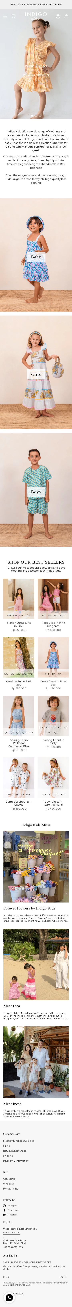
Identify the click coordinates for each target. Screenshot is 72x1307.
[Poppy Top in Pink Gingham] (53, 599)
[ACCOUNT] (58, 16)
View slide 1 (32, 116)
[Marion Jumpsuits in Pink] (18, 599)
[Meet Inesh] (36, 1062)
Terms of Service (16, 1284)
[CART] (66, 16)
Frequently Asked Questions (18, 1140)
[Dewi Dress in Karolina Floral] (53, 777)
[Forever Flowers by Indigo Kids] (36, 867)
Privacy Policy (10, 1188)
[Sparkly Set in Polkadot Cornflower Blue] (18, 716)
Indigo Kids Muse (36, 825)
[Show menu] (5, 16)
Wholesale (9, 1183)
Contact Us (9, 1178)
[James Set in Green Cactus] (18, 777)
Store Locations (11, 1232)
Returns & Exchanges (14, 1150)
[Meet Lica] (36, 964)
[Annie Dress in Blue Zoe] (53, 657)
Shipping (8, 1155)
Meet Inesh (12, 1104)
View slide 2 (36, 116)
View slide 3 (40, 116)
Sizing (6, 1145)
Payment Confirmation (15, 1160)
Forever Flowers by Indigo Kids (29, 908)
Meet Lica (11, 1006)
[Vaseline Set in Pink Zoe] (18, 657)
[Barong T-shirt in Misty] (53, 716)
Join (63, 1277)
